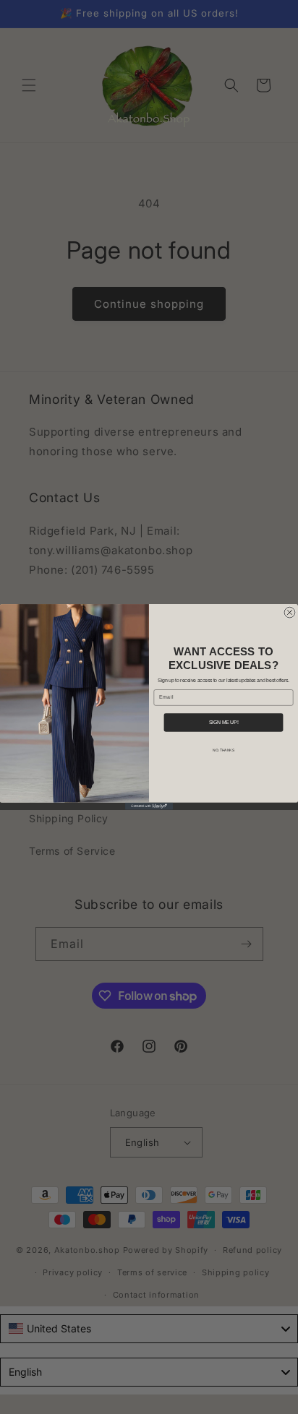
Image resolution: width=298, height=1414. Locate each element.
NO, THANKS (223, 751)
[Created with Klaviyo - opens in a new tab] (149, 806)
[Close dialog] (289, 612)
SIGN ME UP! (223, 722)
